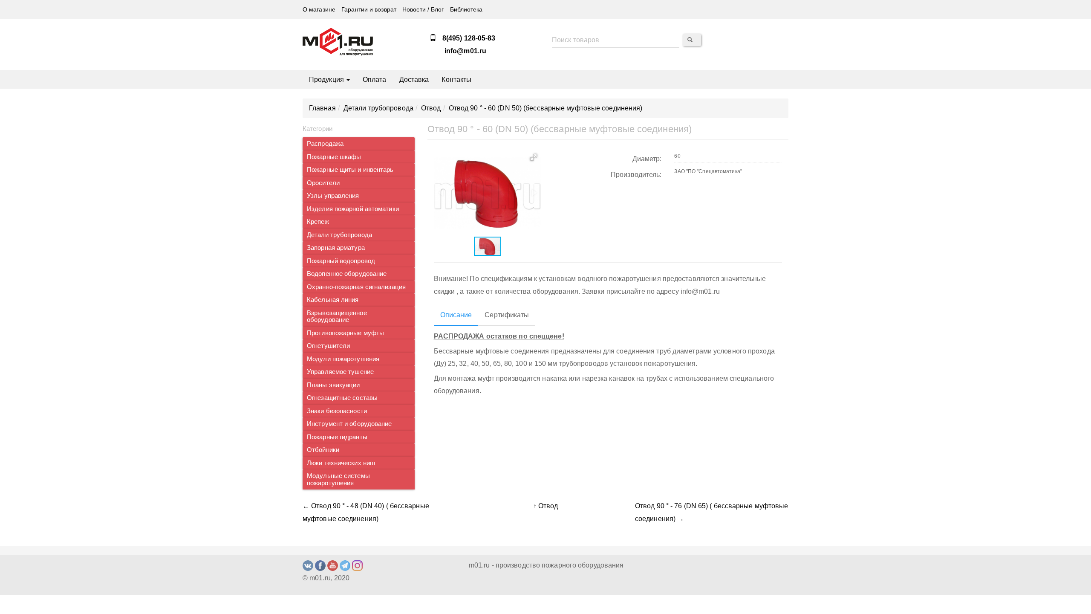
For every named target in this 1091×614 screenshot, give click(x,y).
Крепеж (318, 221)
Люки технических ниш (341, 463)
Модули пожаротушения (343, 359)
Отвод (548, 506)
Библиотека (466, 9)
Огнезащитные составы (342, 397)
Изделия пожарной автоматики (353, 209)
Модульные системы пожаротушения (338, 479)
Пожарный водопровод (341, 261)
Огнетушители (328, 345)
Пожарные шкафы (334, 157)
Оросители (323, 183)
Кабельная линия (333, 299)
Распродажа (325, 143)
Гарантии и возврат (368, 9)
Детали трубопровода (339, 235)
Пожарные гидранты (337, 437)
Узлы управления (333, 195)
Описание (456, 315)
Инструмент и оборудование (349, 423)
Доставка (414, 79)
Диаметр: (647, 158)
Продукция (327, 79)
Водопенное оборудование (347, 273)
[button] (533, 157)
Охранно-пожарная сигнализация (356, 287)
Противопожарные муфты (345, 333)
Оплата (375, 79)
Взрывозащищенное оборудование (337, 317)
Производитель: (636, 174)
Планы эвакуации (333, 385)
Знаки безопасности (337, 411)
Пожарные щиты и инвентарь (350, 169)
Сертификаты (507, 315)
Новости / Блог (423, 9)
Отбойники (323, 449)
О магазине (319, 9)
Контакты (456, 79)
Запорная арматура (336, 247)
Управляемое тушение (340, 371)
